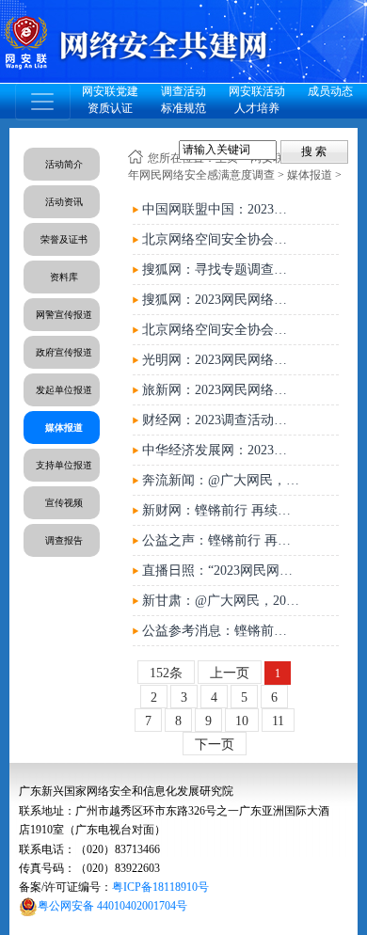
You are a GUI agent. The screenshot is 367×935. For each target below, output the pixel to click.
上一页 (229, 673)
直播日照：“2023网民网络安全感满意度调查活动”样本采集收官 (221, 570)
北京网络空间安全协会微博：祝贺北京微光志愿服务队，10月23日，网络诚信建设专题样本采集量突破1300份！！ (221, 330)
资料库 (64, 277)
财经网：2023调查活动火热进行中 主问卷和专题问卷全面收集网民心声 (221, 420)
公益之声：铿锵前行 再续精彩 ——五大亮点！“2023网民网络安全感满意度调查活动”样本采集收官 (221, 540)
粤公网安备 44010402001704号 (112, 905)
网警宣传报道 (64, 314)
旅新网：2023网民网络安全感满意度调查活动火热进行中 (221, 390)
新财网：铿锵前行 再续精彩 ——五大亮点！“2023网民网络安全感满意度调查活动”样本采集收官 (221, 510)
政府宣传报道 (64, 352)
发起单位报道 (64, 390)
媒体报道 (64, 427)
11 (278, 721)
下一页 (214, 744)
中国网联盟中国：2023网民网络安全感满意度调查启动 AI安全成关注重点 (221, 209)
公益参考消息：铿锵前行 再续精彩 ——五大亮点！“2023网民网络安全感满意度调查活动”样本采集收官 (221, 631)
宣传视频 (64, 503)
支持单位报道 (64, 465)
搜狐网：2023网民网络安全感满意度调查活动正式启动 (221, 300)
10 (241, 721)
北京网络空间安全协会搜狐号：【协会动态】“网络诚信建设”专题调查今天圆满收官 (221, 239)
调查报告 (64, 540)
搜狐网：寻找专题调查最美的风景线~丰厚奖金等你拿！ (221, 269)
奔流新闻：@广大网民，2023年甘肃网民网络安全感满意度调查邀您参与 (221, 480)
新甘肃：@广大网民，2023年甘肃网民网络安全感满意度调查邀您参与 (221, 601)
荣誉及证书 (64, 239)
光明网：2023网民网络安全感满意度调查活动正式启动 (221, 360)
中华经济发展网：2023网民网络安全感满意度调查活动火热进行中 (221, 450)
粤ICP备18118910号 (160, 887)
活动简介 (64, 164)
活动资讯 (64, 202)
